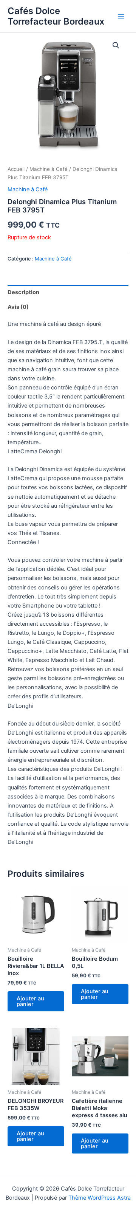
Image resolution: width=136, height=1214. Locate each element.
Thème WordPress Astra (99, 1197)
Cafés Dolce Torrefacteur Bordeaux (56, 16)
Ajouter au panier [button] (30, 1001)
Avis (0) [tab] (18, 307)
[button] (116, 45)
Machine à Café (48, 169)
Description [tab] (23, 292)
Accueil (16, 169)
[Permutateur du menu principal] (120, 16)
